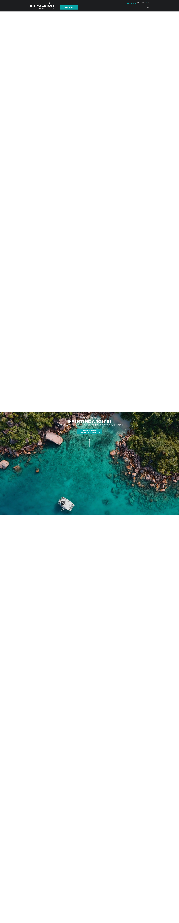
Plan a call (69, 7)
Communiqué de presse (89, 431)
